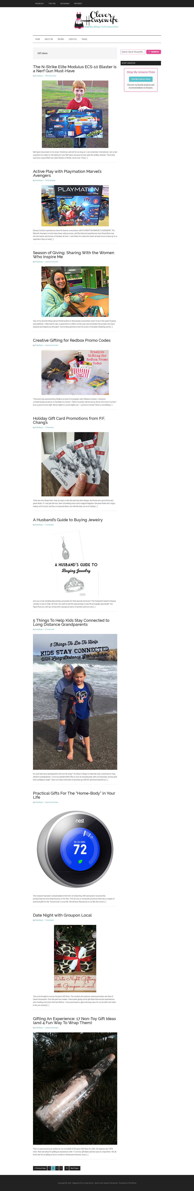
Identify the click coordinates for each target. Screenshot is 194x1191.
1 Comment (49, 427)
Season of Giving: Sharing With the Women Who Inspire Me (73, 254)
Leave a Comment (51, 262)
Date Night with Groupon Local (62, 915)
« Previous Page (40, 1168)
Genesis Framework (110, 1183)
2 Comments (49, 629)
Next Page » (75, 1168)
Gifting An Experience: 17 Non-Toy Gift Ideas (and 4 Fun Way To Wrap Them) (74, 1020)
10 (67, 1168)
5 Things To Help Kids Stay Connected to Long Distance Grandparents (71, 622)
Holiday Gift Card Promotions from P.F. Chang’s (69, 420)
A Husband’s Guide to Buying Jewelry (68, 519)
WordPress (132, 1183)
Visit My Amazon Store (140, 79)
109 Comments (50, 76)
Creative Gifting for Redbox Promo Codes (71, 340)
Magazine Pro (77, 1183)
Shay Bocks (89, 1183)
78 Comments (50, 180)
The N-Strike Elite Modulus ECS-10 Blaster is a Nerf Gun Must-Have (74, 68)
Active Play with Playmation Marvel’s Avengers (67, 173)
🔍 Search (154, 52)
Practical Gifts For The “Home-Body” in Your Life (74, 795)
